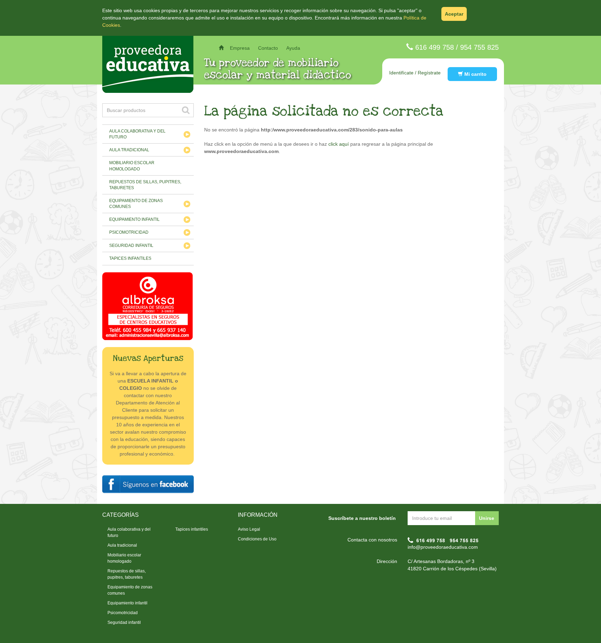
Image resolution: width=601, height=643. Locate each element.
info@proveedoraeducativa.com (443, 547)
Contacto (268, 48)
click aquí (338, 144)
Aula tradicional (129, 149)
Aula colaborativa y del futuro (137, 134)
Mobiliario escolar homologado (131, 165)
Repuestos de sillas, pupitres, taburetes (145, 184)
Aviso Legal (249, 529)
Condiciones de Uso (257, 539)
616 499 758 (434, 47)
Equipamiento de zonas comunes (136, 203)
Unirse (486, 518)
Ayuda (293, 48)
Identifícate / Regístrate (415, 72)
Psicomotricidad (129, 232)
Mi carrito (475, 74)
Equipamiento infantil (134, 219)
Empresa (240, 48)
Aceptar (454, 14)
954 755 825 (479, 47)
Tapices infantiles (130, 258)
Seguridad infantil (131, 245)
